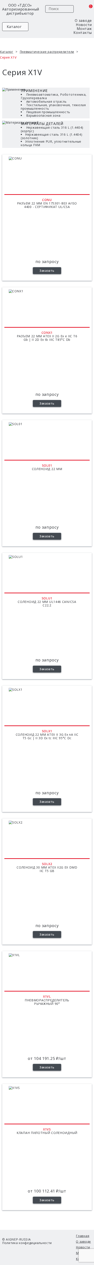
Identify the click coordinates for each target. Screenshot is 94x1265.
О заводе (83, 20)
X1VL (47, 996)
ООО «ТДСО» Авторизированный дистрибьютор (20, 9)
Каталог (14, 26)
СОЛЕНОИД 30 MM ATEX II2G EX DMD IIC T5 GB (47, 869)
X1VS (47, 1129)
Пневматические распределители (47, 52)
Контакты (82, 32)
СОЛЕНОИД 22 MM (47, 469)
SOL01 (47, 465)
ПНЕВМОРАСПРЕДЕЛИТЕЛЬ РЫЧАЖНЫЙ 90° (47, 1002)
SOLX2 (47, 864)
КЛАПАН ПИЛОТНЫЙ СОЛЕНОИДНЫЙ (47, 1133)
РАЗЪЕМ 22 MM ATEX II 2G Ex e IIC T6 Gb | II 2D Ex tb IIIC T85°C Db (47, 338)
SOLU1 (47, 598)
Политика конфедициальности (27, 1243)
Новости (84, 24)
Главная (82, 1236)
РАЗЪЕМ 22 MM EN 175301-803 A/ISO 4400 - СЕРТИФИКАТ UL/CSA (47, 205)
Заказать (47, 270)
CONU (47, 200)
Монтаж (84, 28)
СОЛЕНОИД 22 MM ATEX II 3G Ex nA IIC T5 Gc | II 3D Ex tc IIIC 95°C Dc (47, 736)
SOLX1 (47, 731)
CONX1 (47, 332)
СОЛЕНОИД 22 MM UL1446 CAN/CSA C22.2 (47, 603)
